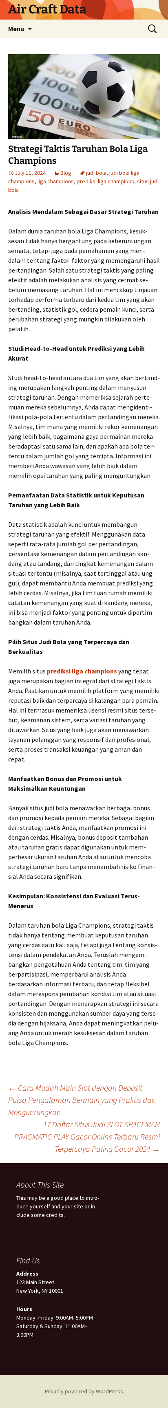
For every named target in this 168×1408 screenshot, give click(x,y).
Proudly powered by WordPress (84, 1391)
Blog (65, 172)
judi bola (96, 172)
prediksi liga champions (105, 181)
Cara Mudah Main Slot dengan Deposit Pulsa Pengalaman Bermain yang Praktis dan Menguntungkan (82, 1099)
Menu (16, 28)
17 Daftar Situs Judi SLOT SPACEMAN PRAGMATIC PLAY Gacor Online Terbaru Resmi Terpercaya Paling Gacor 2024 (87, 1136)
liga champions (56, 181)
